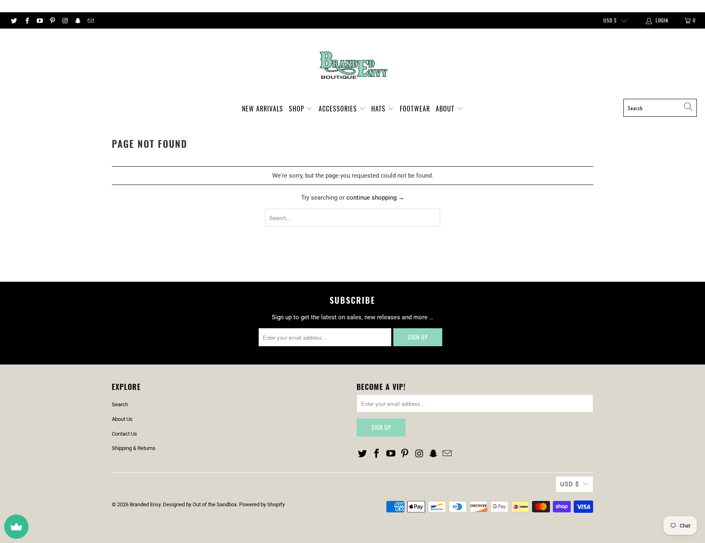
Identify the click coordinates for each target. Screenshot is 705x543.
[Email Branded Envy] (90, 20)
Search (120, 404)
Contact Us (124, 434)
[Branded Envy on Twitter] (13, 20)
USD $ (610, 20)
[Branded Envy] (353, 66)
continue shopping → (375, 197)
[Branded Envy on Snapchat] (77, 20)
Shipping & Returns (133, 448)
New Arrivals (262, 108)
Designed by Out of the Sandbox (200, 504)
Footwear (415, 108)
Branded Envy (145, 504)
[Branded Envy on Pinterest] (52, 20)
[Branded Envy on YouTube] (39, 20)
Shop (297, 108)
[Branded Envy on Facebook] (26, 20)
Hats (379, 108)
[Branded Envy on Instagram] (64, 20)
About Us (122, 419)
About (446, 108)
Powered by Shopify (262, 504)
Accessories (339, 108)
